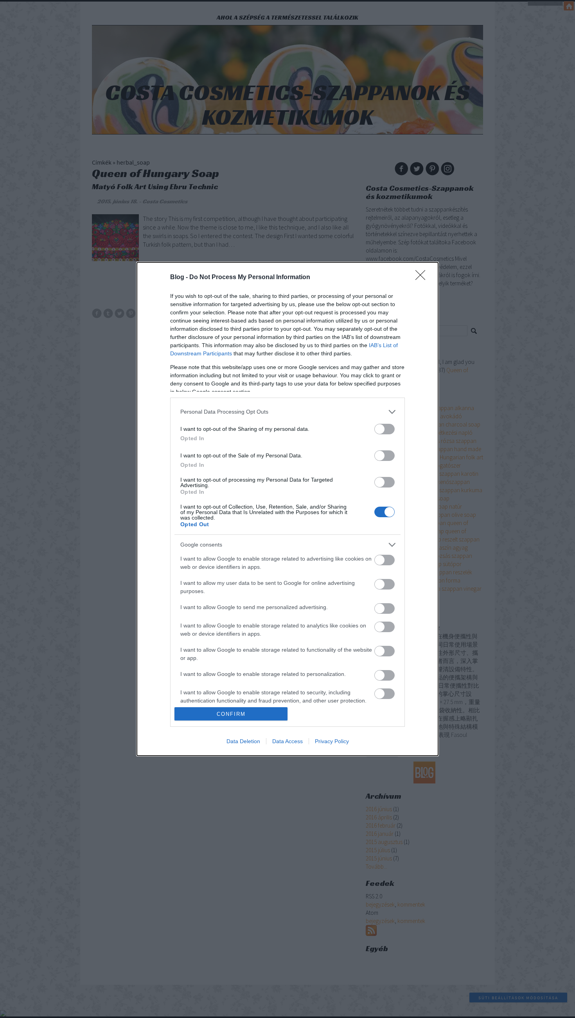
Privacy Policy (332, 741)
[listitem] (287, 412)
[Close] (422, 277)
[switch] (384, 429)
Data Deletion (243, 741)
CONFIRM (231, 714)
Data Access (287, 741)
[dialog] (287, 509)
